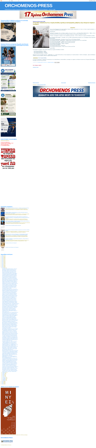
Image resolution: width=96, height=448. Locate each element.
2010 (2, 256)
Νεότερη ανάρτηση (36, 82)
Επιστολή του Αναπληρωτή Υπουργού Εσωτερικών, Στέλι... (10, 346)
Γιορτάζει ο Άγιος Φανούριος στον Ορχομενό (11, 247)
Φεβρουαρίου (4, 372)
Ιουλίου (3, 376)
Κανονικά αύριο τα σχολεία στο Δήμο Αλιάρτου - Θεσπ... (9, 367)
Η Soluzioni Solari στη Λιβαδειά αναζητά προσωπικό (13, 225)
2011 (2, 257)
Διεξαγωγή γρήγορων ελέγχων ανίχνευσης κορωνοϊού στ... (10, 333)
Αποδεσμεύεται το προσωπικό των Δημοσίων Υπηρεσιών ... (10, 283)
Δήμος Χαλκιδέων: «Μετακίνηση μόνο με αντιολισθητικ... (9, 278)
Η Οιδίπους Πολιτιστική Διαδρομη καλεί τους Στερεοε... (9, 361)
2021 (2, 266)
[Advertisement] (60, 74)
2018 (2, 263)
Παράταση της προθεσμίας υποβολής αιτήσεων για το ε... (9, 290)
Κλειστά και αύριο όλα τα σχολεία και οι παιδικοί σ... (9, 308)
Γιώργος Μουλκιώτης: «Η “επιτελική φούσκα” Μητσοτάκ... (10, 351)
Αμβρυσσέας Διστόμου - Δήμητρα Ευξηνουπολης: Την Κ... (10, 354)
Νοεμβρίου (3, 379)
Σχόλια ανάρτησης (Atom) (41, 84)
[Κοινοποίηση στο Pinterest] (59, 62)
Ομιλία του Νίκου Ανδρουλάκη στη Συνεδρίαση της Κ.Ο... (9, 353)
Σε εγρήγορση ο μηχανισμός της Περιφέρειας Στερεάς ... (9, 274)
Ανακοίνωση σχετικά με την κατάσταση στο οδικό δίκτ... (9, 275)
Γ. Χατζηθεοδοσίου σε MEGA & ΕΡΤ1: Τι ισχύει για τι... (9, 330)
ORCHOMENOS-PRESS (28, 5)
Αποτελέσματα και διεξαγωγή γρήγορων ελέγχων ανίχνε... (10, 368)
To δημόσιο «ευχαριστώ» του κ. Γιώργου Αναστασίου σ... (9, 341)
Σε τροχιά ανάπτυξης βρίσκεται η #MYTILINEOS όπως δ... (10, 338)
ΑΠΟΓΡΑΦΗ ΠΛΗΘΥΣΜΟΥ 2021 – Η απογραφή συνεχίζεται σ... (11, 303)
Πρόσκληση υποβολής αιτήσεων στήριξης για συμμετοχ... (10, 325)
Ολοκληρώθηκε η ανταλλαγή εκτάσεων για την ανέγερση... (10, 328)
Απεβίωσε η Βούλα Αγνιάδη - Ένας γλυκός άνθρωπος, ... (10, 281)
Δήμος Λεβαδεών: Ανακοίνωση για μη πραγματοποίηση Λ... (10, 337)
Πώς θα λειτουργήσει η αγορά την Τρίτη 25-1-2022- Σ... (9, 299)
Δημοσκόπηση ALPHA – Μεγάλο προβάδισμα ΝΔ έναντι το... (10, 319)
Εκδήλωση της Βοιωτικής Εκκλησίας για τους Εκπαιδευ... (9, 332)
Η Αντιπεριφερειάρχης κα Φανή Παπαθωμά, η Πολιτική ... (9, 343)
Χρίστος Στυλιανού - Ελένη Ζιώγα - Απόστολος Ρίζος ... (9, 371)
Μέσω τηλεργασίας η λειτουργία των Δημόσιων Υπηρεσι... (10, 295)
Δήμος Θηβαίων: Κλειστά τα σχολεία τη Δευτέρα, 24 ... (9, 270)
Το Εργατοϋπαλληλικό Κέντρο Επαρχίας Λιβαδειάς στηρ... (10, 358)
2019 (2, 264)
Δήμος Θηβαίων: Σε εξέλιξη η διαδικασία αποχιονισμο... (9, 347)
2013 (2, 259)
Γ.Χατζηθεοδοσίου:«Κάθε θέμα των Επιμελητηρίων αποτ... (10, 336)
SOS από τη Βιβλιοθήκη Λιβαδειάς (6, 357)
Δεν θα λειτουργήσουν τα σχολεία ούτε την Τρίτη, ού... (9, 287)
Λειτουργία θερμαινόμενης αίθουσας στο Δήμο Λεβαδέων (9, 273)
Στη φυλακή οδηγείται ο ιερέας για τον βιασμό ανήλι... (9, 309)
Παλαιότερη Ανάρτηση (91, 82)
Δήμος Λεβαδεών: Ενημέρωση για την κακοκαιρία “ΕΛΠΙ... (10, 306)
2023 (2, 381)
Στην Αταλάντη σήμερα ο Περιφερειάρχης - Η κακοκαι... (9, 307)
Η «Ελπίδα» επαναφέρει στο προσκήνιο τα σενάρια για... (9, 362)
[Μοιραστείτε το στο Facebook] (58, 62)
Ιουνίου (3, 375)
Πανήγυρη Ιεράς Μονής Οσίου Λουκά (7, 355)
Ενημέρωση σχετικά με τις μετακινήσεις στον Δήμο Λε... (9, 294)
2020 (2, 265)
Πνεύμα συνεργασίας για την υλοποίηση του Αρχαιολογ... (10, 291)
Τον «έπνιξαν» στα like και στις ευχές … (7, 340)
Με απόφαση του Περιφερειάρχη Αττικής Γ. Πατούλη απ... (9, 268)
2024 (2, 382)
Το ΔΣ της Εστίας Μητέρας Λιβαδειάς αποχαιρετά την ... (9, 317)
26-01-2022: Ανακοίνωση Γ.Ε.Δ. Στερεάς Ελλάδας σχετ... (9, 313)
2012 (2, 258)
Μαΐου (3, 374)
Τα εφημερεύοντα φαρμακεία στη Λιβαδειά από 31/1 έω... (9, 364)
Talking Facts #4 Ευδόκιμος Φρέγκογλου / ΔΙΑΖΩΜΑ (9, 315)
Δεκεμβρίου (4, 380)
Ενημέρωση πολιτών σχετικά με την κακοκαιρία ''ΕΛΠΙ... (9, 282)
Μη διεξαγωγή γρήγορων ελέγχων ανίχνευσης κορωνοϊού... (10, 350)
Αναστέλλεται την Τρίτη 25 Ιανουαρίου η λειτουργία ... (9, 298)
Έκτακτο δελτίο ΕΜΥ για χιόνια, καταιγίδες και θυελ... (9, 345)
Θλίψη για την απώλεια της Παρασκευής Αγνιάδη (8, 316)
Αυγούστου (4, 377)
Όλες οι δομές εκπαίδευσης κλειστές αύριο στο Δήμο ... (9, 271)
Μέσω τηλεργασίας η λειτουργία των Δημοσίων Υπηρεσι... (10, 329)
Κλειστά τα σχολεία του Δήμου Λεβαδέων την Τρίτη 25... (9, 285)
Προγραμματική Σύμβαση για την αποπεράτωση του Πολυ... (10, 339)
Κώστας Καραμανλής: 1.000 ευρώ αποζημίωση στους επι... (10, 304)
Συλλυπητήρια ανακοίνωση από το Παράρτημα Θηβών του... (10, 312)
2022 (2, 267)
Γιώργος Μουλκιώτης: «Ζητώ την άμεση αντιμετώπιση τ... (10, 363)
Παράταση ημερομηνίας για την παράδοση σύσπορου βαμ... (10, 344)
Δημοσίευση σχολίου (35, 67)
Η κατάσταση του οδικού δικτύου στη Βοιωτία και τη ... (9, 292)
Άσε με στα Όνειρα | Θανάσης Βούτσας (7, 349)
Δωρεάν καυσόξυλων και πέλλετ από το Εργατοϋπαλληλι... (10, 279)
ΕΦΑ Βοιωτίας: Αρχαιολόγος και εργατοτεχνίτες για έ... (9, 269)
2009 (2, 255)
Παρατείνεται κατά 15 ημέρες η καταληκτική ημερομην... (9, 324)
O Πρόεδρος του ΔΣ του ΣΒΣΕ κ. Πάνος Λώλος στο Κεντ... (10, 370)
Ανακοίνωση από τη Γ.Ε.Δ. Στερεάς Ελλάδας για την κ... (9, 277)
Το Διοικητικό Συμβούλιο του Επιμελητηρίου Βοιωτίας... (9, 286)
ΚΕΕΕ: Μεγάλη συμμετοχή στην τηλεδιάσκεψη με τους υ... (10, 323)
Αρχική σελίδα (63, 82)
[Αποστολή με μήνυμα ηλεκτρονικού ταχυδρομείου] (54, 62)
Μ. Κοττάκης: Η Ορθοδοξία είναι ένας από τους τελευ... (9, 300)
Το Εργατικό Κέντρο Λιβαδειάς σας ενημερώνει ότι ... (9, 321)
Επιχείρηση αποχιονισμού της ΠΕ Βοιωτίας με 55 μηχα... (9, 296)
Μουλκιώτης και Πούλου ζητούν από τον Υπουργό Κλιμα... (10, 320)
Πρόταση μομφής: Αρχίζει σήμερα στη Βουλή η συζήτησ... (10, 334)
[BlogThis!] (55, 62)
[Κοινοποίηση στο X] (57, 62)
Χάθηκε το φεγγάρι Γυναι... (5, 311)
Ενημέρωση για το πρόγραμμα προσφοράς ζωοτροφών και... (10, 366)
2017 (2, 262)
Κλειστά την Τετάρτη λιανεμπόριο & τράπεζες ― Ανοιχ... (9, 305)
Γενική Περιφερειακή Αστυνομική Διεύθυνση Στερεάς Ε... (9, 301)
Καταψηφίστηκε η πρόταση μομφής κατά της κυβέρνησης (9, 359)
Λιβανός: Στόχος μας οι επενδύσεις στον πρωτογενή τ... (9, 326)
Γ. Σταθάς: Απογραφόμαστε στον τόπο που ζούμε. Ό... (9, 342)
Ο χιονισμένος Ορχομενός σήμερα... (7, 288)
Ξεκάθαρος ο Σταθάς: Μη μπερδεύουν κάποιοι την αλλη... (10, 360)
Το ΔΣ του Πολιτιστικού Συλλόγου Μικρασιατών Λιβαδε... (9, 302)
